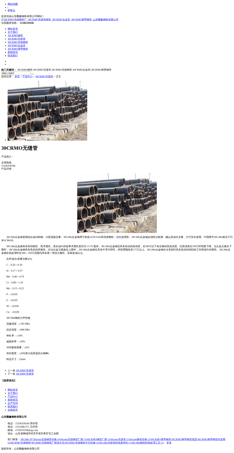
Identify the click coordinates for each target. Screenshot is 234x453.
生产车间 (13, 403)
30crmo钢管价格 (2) (140, 439)
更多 (169, 442)
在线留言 (13, 410)
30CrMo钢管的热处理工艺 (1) (147, 442)
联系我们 (13, 55)
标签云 (11, 10)
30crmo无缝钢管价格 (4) (47, 439)
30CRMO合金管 (16, 45)
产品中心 (27, 76)
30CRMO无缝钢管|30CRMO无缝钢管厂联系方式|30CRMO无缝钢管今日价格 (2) (55, 442)
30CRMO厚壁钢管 (18, 49)
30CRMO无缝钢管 (18, 42)
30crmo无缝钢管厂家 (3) (73, 439)
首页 (17, 76)
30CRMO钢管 (15, 35)
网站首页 (13, 28)
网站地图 (13, 4)
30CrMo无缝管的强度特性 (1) (115, 442)
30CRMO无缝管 (16, 38)
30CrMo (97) (27, 439)
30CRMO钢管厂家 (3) (98, 439)
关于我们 (13, 32)
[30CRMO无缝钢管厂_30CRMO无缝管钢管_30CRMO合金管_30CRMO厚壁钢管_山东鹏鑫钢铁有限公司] (59, 19)
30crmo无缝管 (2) (119, 439)
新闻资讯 (13, 52)
